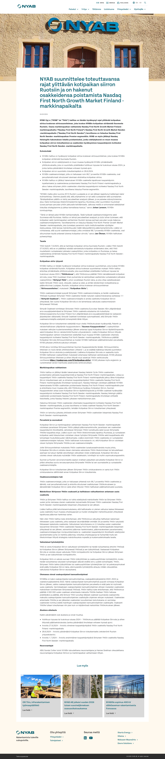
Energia (112, 3)
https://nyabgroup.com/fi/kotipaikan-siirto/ (70, 360)
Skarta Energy (124, 732)
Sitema (121, 736)
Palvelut (72, 9)
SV (141, 3)
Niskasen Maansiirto (127, 740)
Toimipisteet (55, 740)
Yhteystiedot (123, 9)
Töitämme (96, 9)
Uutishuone (109, 9)
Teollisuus (124, 3)
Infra (102, 3)
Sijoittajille (138, 9)
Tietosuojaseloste (22, 756)
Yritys (84, 9)
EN (137, 3)
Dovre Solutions (125, 743)
